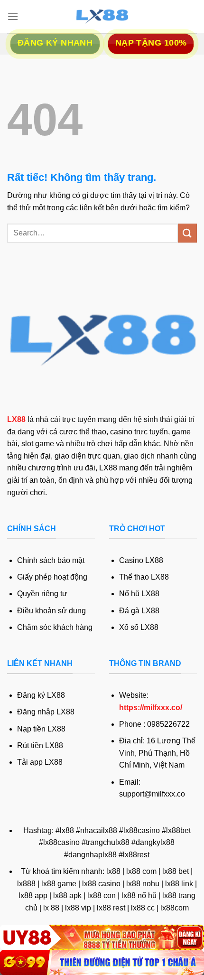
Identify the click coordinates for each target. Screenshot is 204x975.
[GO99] (102, 962)
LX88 (16, 419)
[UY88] (102, 937)
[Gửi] (187, 233)
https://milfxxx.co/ (150, 707)
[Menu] (13, 16)
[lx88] (102, 16)
